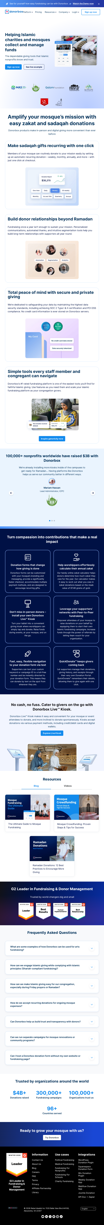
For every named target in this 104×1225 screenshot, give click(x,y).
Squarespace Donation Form (85, 1167)
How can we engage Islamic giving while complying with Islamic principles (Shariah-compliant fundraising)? (45, 967)
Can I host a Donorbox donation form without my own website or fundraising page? (45, 1057)
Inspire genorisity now (52, 438)
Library (35, 1192)
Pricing (38, 12)
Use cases (62, 1154)
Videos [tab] (68, 786)
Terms (35, 1180)
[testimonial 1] (49, 520)
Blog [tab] (36, 786)
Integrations (86, 1154)
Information (40, 1154)
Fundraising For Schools (62, 1175)
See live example (34, 67)
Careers (35, 1172)
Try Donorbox (52, 1137)
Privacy (35, 1184)
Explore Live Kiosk (52, 733)
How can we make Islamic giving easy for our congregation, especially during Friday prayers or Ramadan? (42, 986)
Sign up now (91, 12)
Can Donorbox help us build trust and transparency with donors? (45, 1021)
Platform (27, 12)
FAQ (34, 1176)
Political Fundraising (64, 1160)
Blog (34, 1168)
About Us (36, 1164)
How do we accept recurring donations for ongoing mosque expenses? (42, 1004)
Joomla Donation (86, 1193)
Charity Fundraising (64, 1181)
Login (74, 12)
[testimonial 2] (52, 520)
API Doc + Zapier (86, 1197)
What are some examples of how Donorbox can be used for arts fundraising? (45, 948)
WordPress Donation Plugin (85, 1161)
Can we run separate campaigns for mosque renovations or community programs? (42, 1039)
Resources (50, 12)
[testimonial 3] (54, 520)
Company (63, 12)
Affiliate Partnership (41, 1188)
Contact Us (37, 1160)
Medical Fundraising (64, 1164)
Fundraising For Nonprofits (62, 1169)
